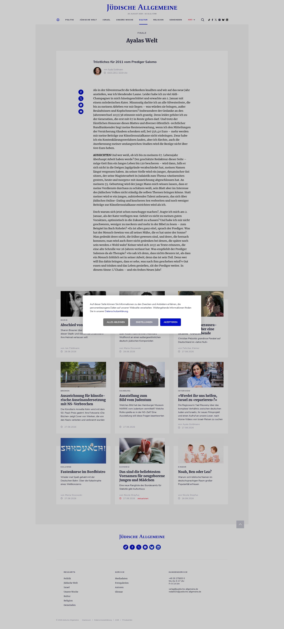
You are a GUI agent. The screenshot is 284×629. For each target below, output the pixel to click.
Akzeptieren (170, 322)
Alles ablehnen (116, 322)
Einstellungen (144, 322)
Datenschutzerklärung (116, 311)
